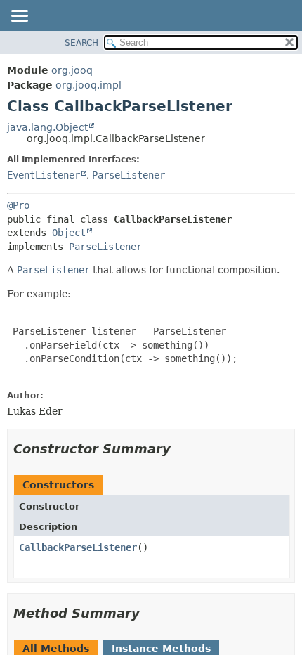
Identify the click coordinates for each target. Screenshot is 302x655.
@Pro (18, 205)
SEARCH (81, 43)
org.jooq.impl (88, 85)
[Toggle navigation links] (19, 17)
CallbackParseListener (78, 547)
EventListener (43, 175)
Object (69, 232)
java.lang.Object (47, 127)
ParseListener (128, 175)
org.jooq (72, 70)
